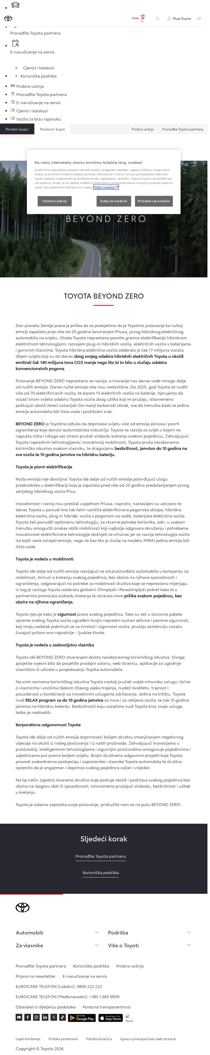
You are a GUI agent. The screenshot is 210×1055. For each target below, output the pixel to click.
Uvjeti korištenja (28, 1038)
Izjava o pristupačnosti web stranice (148, 1038)
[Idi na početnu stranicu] (8, 18)
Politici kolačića (104, 187)
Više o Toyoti (123, 945)
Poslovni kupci (52, 129)
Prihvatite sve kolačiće (154, 201)
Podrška (118, 932)
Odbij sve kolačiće (113, 201)
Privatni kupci (17, 129)
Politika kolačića (99, 1038)
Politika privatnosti (63, 1038)
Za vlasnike (29, 945)
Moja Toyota (182, 18)
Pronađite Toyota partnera (182, 129)
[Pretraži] (157, 18)
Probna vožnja (143, 129)
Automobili (29, 932)
